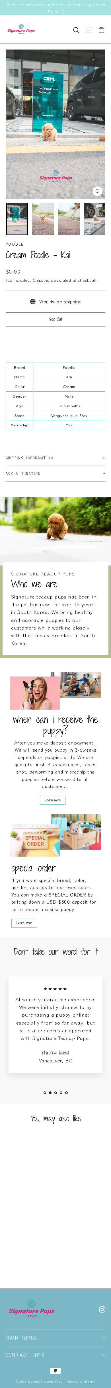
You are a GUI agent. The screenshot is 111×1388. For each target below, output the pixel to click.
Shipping (41, 280)
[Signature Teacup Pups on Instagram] (102, 1309)
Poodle (15, 244)
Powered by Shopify (81, 1381)
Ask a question (23, 473)
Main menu (21, 1337)
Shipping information (29, 457)
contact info (25, 1355)
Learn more (53, 800)
